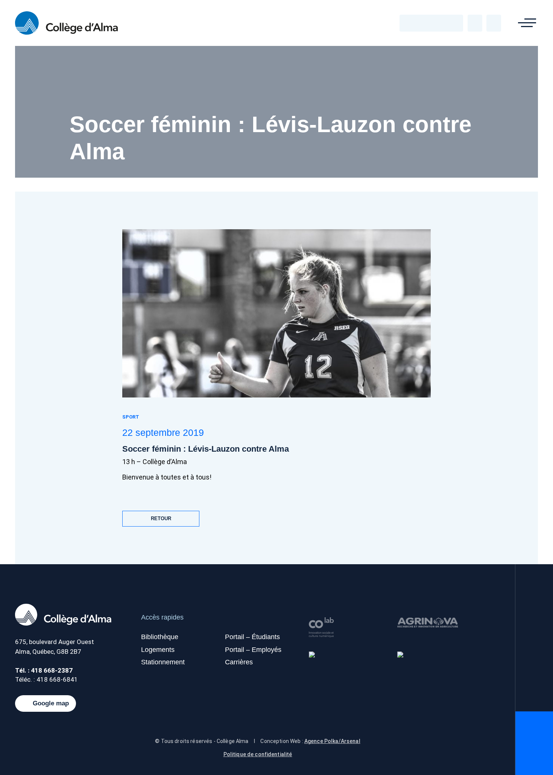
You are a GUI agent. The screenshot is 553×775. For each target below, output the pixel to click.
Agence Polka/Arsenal (332, 741)
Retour (161, 518)
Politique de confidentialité (257, 754)
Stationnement (163, 662)
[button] (527, 22)
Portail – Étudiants (252, 637)
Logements (158, 649)
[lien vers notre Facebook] (411, 23)
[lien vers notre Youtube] (431, 23)
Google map (51, 703)
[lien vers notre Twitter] (421, 23)
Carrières (239, 662)
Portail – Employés (253, 649)
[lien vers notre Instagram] (452, 23)
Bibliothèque (159, 637)
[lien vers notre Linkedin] (441, 23)
